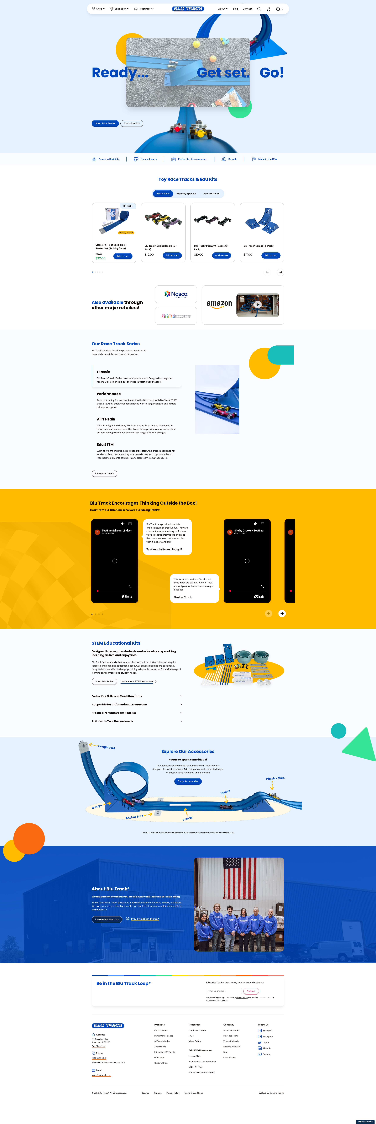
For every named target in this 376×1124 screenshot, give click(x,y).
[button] (92, 272)
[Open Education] (128, 9)
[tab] (163, 193)
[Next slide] (280, 272)
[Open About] (227, 9)
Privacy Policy (242, 998)
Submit (251, 991)
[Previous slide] (267, 272)
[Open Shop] (104, 9)
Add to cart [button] (122, 256)
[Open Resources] (152, 9)
